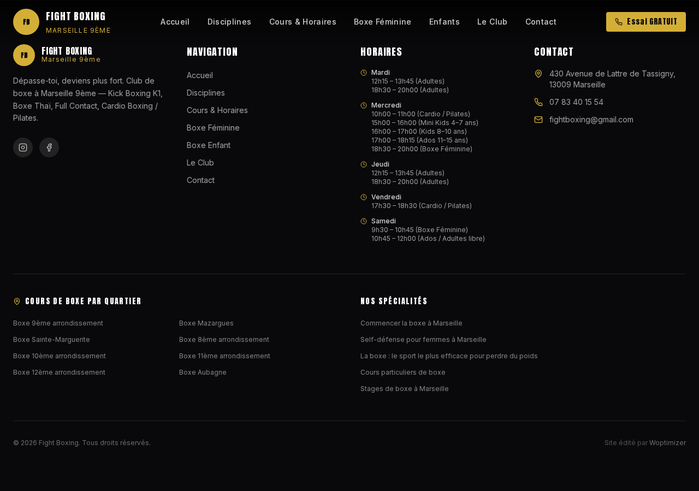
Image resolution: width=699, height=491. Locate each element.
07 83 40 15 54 (576, 102)
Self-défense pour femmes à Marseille (423, 339)
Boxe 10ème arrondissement (59, 356)
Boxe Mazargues (206, 323)
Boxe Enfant (208, 145)
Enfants (444, 21)
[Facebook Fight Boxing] (49, 147)
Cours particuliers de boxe (403, 372)
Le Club (492, 21)
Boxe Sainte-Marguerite (51, 339)
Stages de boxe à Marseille (404, 388)
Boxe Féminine (383, 21)
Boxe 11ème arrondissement (224, 356)
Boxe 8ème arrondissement (224, 339)
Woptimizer (667, 443)
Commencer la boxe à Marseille (411, 323)
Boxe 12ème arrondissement (59, 372)
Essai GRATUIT (652, 21)
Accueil (175, 21)
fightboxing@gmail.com (591, 119)
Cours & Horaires (303, 21)
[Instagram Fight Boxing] (23, 147)
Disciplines (230, 21)
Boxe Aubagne (203, 372)
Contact (540, 21)
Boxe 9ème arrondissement (58, 323)
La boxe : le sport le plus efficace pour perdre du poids (449, 356)
